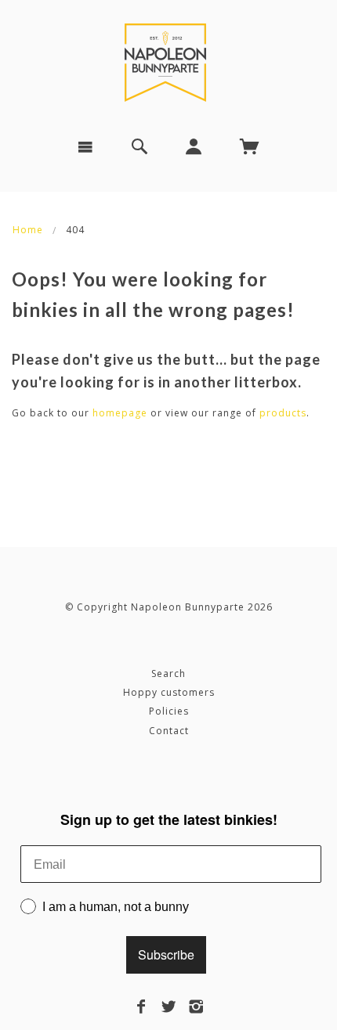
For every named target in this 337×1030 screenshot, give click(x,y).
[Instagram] (196, 1006)
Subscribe (166, 954)
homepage (119, 413)
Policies (169, 711)
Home (28, 229)
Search (168, 673)
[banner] (168, 62)
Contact (169, 730)
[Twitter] (169, 1006)
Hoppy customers (169, 692)
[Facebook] (141, 1006)
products (282, 413)
